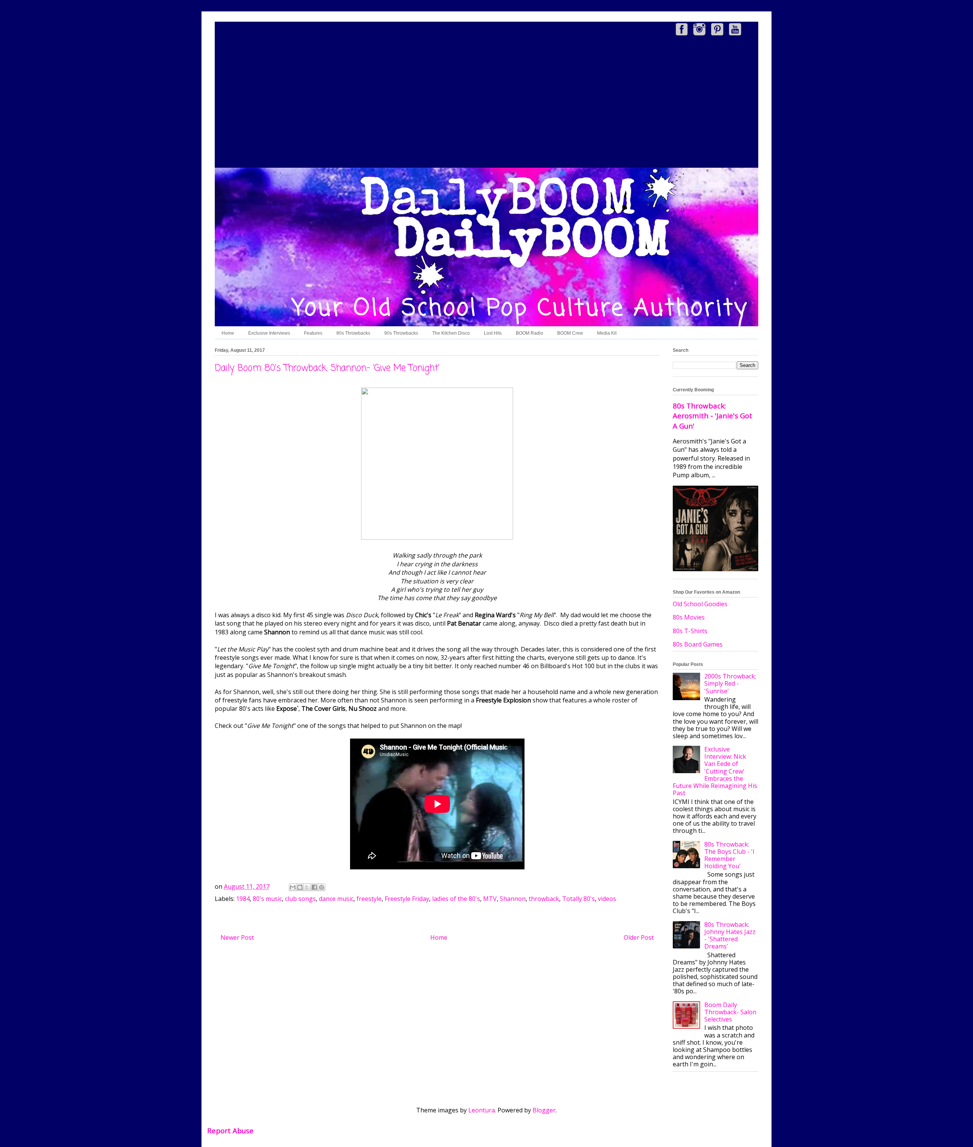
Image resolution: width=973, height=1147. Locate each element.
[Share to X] (307, 887)
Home (228, 333)
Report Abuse (230, 1130)
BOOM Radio (529, 333)
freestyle (369, 898)
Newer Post (237, 937)
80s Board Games (698, 644)
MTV (490, 898)
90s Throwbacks (401, 333)
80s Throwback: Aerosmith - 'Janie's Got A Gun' (712, 415)
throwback (544, 898)
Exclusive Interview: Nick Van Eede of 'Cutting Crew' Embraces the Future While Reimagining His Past (715, 771)
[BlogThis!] (300, 887)
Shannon (513, 898)
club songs (300, 898)
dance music (336, 898)
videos (607, 898)
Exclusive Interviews (269, 333)
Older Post (639, 937)
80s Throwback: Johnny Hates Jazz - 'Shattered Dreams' (730, 935)
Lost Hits (493, 333)
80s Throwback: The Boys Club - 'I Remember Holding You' (729, 855)
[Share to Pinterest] (321, 887)
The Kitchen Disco (451, 333)
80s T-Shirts (690, 631)
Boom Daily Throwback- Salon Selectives (730, 1012)
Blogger (544, 1110)
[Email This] (292, 887)
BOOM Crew (570, 333)
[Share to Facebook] (314, 887)
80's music (267, 898)
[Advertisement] (486, 103)
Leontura (481, 1110)
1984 (243, 898)
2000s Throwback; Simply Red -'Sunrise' (730, 683)
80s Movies (689, 617)
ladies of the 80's (456, 898)
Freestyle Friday (407, 898)
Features (313, 333)
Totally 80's (578, 898)
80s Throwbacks (353, 333)
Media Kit (606, 333)
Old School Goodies (700, 604)
